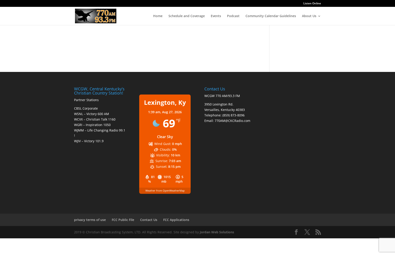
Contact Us (148, 220)
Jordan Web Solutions (217, 232)
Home (158, 16)
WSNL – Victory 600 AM (91, 114)
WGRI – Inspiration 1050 (92, 125)
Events (216, 16)
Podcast (233, 16)
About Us (309, 16)
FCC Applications (176, 220)
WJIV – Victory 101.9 (89, 141)
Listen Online (312, 3)
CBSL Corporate (86, 108)
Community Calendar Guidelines (271, 16)
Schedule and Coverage (186, 16)
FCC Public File (123, 220)
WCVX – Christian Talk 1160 (94, 119)
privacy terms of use (90, 220)
